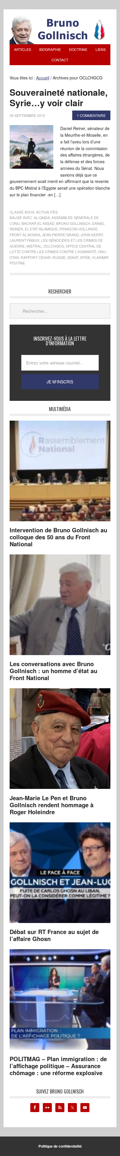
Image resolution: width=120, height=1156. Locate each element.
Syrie (85, 257)
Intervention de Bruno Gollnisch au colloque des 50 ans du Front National (58, 537)
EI (26, 228)
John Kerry (92, 234)
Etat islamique (44, 228)
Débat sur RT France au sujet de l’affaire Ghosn (54, 935)
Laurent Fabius (24, 240)
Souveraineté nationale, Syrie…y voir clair (58, 97)
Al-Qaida (42, 217)
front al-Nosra (25, 234)
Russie (59, 257)
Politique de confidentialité (60, 1146)
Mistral (34, 245)
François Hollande (78, 228)
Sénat (72, 257)
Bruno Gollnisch (73, 223)
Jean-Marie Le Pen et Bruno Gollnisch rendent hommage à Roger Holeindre (51, 805)
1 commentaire (91, 115)
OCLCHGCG (53, 245)
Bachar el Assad (38, 223)
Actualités (47, 211)
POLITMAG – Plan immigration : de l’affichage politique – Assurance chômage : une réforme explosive (58, 1065)
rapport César (36, 257)
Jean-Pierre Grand (60, 234)
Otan (14, 257)
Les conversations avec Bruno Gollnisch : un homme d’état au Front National (53, 670)
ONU (102, 251)
